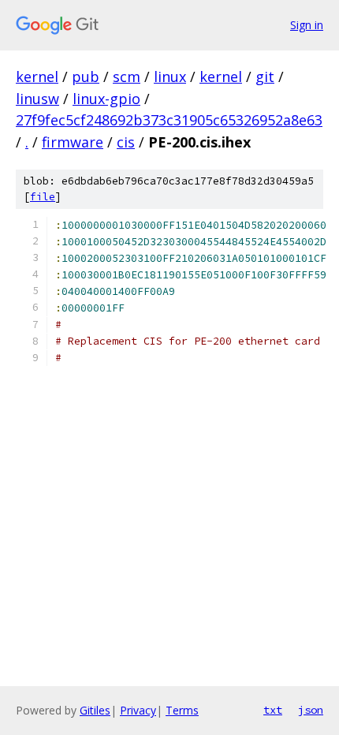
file (42, 196)
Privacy (138, 710)
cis (126, 141)
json (310, 710)
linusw (37, 98)
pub (85, 76)
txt (272, 710)
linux (170, 76)
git (264, 76)
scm (126, 76)
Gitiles (95, 710)
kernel (37, 76)
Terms (182, 710)
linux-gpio (106, 98)
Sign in (306, 24)
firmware (72, 141)
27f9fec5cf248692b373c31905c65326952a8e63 (169, 119)
